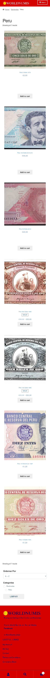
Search (25, 674)
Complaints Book (9, 661)
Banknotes (15, 9)
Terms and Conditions (11, 657)
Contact (6, 653)
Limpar (14, 596)
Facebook (8, 628)
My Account (7, 644)
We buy (6, 649)
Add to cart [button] (25, 96)
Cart (38, 672)
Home (7, 9)
